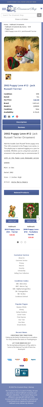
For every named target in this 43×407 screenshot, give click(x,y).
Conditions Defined (21, 296)
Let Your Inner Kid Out (21, 343)
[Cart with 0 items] (41, 8)
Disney (21, 310)
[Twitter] (13, 116)
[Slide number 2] (21, 242)
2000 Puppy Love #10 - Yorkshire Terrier (30, 232)
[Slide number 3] (25, 242)
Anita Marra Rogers (19, 182)
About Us (22, 258)
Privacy (21, 263)
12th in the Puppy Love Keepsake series (21, 158)
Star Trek (21, 320)
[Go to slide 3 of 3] (4, 218)
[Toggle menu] (3, 9)
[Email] (9, 116)
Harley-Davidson (21, 312)
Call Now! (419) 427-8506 (21, 2)
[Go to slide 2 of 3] (38, 218)
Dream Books (21, 325)
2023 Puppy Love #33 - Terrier (12, 230)
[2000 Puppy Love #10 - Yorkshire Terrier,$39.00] (31, 210)
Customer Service (21, 260)
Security (21, 268)
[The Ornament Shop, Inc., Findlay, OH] (21, 373)
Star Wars (21, 322)
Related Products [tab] (21, 192)
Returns (21, 266)
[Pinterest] (17, 116)
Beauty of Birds (21, 307)
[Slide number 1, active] (18, 242)
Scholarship (21, 271)
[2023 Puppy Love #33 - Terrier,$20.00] (12, 210)
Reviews (21, 127)
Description (22, 122)
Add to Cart (12, 221)
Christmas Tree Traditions (21, 335)
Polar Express (21, 317)
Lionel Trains (21, 315)
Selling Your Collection (21, 273)
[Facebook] (5, 116)
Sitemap (31, 387)
